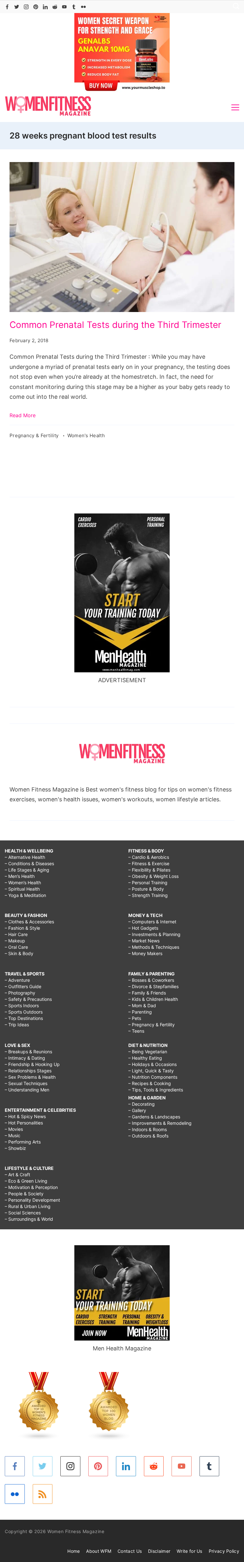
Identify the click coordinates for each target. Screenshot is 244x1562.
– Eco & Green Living (26, 1181)
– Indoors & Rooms (147, 1129)
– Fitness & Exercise (148, 863)
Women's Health (86, 435)
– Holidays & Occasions (152, 1064)
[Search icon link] (234, 7)
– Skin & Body (19, 953)
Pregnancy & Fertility (35, 435)
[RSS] (43, 1494)
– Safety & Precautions (28, 999)
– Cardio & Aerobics (148, 857)
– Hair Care (16, 934)
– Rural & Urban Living (28, 1206)
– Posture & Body (146, 889)
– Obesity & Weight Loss (153, 876)
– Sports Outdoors (24, 1012)
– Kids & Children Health (153, 999)
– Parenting (140, 1012)
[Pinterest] (35, 6)
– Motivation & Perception (31, 1187)
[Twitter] (16, 6)
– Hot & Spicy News (25, 1116)
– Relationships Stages (28, 1070)
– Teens (136, 1031)
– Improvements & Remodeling (160, 1123)
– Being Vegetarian (147, 1051)
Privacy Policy (224, 1551)
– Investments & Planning (154, 934)
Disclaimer (159, 1551)
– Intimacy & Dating (25, 1058)
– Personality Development (32, 1200)
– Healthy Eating (145, 1058)
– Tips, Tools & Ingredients (155, 1089)
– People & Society (24, 1193)
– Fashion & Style (22, 928)
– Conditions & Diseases (29, 863)
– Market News (143, 940)
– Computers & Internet (152, 921)
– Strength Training (148, 895)
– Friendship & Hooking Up (32, 1064)
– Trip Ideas (17, 1024)
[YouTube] (64, 6)
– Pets (134, 1018)
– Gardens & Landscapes (154, 1116)
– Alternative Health (25, 857)
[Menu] (235, 107)
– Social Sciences (23, 1212)
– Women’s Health (23, 882)
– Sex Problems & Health (30, 1077)
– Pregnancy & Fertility (151, 1024)
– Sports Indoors (22, 1005)
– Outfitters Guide (23, 986)
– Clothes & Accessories (29, 921)
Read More (23, 415)
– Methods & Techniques (153, 947)
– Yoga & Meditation (25, 895)
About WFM (98, 1551)
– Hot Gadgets (143, 928)
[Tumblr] (73, 6)
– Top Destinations (24, 1018)
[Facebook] (7, 6)
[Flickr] (83, 6)
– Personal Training (147, 882)
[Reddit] (54, 6)
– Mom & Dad (142, 1005)
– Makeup (15, 940)
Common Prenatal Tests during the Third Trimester (115, 324)
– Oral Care (16, 947)
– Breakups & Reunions (28, 1051)
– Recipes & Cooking (149, 1083)
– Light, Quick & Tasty (151, 1070)
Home (73, 1551)
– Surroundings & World (29, 1219)
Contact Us (130, 1551)
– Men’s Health (20, 876)
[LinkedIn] (45, 6)
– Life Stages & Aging (27, 870)
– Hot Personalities (24, 1122)
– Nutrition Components (152, 1077)
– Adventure (17, 980)
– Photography (20, 992)
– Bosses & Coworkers (151, 980)
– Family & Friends (147, 992)
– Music (12, 1135)
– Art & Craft (17, 1174)
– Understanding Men (27, 1089)
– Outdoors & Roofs (148, 1135)
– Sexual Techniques (26, 1083)
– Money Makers (145, 953)
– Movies (14, 1129)
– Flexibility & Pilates (149, 870)
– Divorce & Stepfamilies (153, 986)
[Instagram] (26, 6)
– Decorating (141, 1104)
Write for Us (189, 1551)
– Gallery (137, 1110)
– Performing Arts (23, 1141)
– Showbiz (15, 1148)
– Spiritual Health (22, 889)
